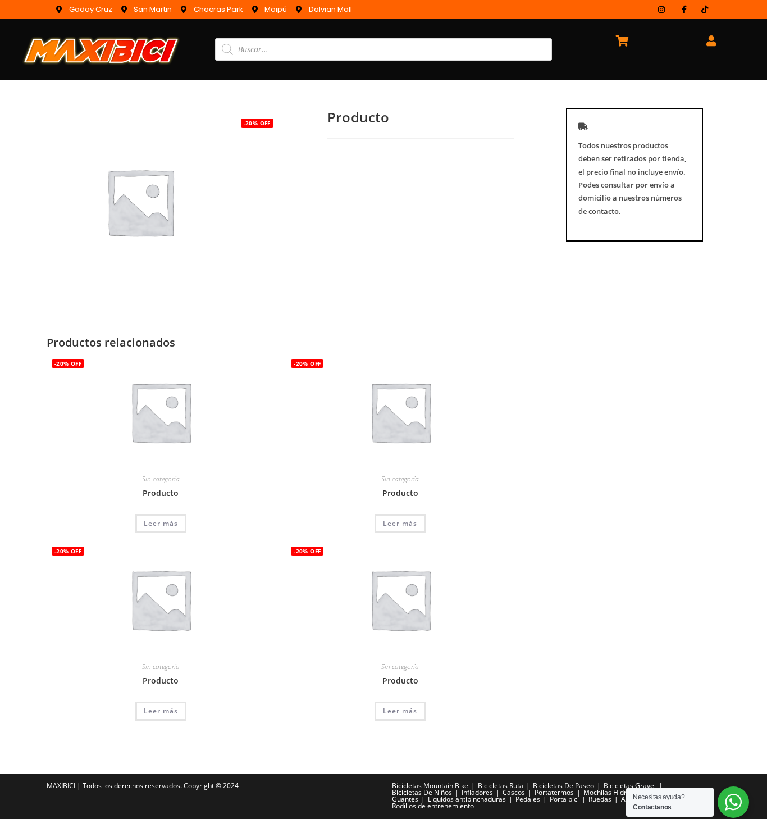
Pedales (527, 799)
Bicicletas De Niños (422, 792)
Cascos (514, 792)
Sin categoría (161, 479)
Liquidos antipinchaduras (467, 799)
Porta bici (564, 799)
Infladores (477, 792)
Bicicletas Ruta (500, 785)
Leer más (161, 523)
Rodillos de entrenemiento (433, 806)
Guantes (405, 799)
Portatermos (554, 792)
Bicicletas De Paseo (563, 785)
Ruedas (599, 799)
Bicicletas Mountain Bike (430, 785)
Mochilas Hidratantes (616, 792)
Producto (161, 493)
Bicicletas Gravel (630, 785)
